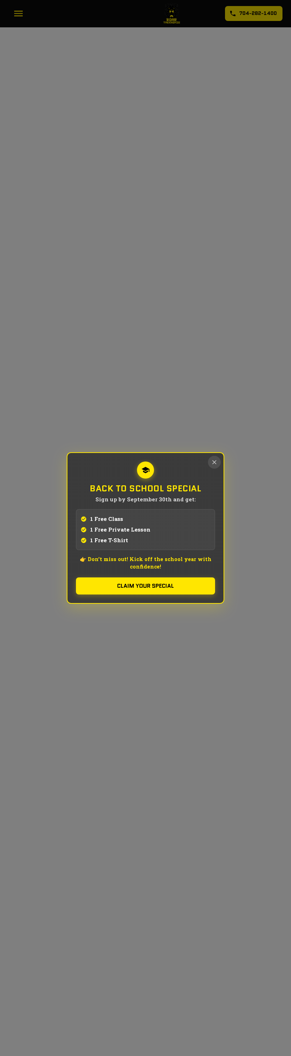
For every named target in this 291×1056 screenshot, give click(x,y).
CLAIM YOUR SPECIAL (145, 586)
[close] (214, 462)
